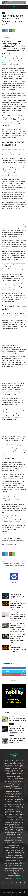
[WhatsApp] (13, 30)
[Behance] (3, 883)
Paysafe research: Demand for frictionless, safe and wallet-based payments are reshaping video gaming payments (17, 730)
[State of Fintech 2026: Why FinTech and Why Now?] (5, 741)
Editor (4, 26)
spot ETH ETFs (14, 131)
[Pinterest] (10, 30)
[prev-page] (3, 655)
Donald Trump (16, 280)
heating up (9, 497)
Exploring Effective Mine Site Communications (20, 564)
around (16, 102)
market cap (9, 74)
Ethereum (4, 63)
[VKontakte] (24, 883)
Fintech (10, 742)
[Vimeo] (20, 883)
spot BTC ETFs (13, 100)
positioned (14, 284)
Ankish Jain (6, 37)
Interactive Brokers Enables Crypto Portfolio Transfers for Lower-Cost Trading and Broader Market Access (18, 616)
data (23, 162)
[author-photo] (14, 580)
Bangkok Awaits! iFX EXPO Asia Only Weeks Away (7, 565)
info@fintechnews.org (17, 878)
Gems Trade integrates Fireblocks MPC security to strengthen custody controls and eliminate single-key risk (18, 605)
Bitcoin (7, 10)
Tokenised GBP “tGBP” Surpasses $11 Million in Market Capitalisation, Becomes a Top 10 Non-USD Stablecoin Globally (17, 627)
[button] (2, 7)
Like (24, 668)
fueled (7, 242)
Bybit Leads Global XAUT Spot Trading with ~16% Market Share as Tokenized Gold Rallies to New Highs (17, 638)
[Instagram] (11, 882)
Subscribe (23, 674)
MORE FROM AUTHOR (17, 590)
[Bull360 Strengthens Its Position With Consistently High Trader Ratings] (5, 596)
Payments (11, 723)
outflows (11, 133)
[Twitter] (6, 30)
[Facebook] (3, 30)
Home (3, 10)
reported (7, 293)
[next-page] (5, 655)
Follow (23, 671)
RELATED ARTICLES (6, 590)
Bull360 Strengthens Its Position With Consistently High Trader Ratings (18, 596)
